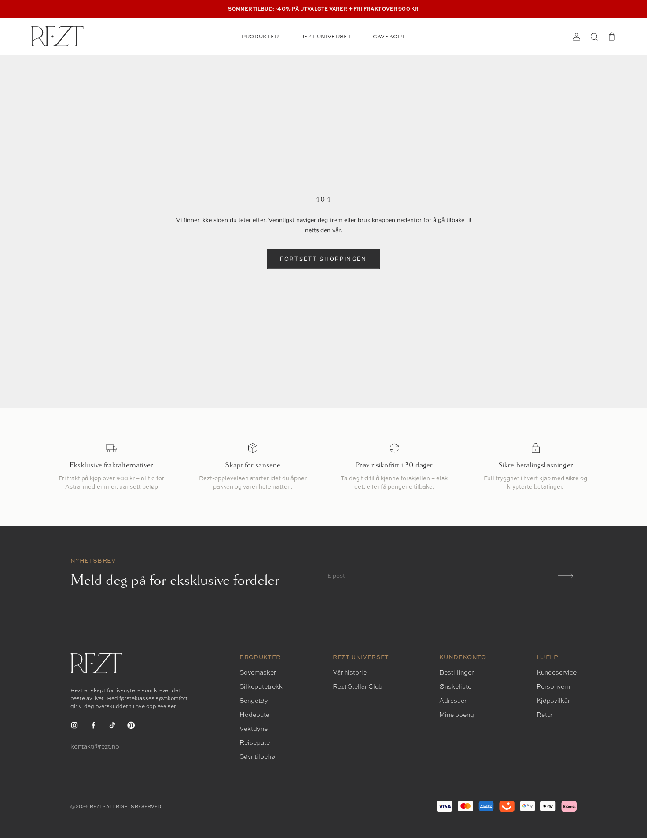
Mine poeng (456, 715)
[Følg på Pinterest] (131, 725)
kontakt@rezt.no (94, 746)
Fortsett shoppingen (323, 259)
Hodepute (254, 715)
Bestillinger (456, 672)
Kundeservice (557, 672)
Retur (545, 715)
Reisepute (254, 742)
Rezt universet (326, 36)
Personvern (553, 686)
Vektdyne (253, 729)
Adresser (453, 701)
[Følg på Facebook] (93, 725)
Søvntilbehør (258, 756)
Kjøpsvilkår (553, 701)
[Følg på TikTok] (112, 725)
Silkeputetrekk (261, 686)
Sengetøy (253, 701)
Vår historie (350, 672)
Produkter (260, 36)
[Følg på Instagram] (74, 725)
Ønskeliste (455, 686)
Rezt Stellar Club (357, 686)
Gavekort (389, 36)
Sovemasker (257, 672)
